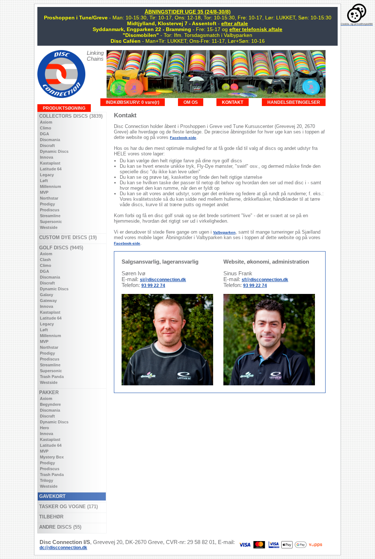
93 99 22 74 (153, 285)
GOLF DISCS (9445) (60, 247)
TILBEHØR (50, 517)
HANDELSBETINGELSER (293, 102)
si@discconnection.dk (163, 279)
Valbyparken (224, 232)
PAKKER (48, 392)
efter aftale (234, 23)
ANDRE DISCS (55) (59, 527)
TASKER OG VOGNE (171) (68, 506)
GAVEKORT (52, 496)
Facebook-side (183, 138)
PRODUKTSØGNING (64, 108)
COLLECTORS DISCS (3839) (70, 116)
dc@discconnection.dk (63, 547)
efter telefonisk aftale (255, 29)
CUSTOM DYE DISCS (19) (67, 237)
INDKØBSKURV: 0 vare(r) (132, 102)
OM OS (190, 102)
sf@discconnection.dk (265, 279)
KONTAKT (232, 102)
